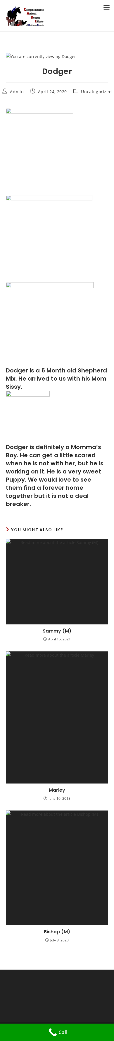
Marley (57, 790)
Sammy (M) (57, 631)
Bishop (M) (57, 932)
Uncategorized (96, 91)
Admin (17, 91)
